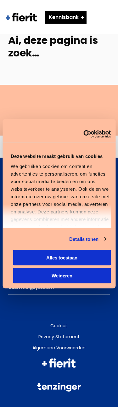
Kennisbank (64, 17)
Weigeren (62, 275)
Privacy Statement (59, 337)
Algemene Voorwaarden (59, 348)
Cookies (59, 326)
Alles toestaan (61, 257)
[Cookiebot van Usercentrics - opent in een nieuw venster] (84, 134)
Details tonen (83, 238)
